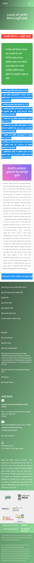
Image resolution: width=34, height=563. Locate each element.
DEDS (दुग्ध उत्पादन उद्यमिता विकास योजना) (14, 287)
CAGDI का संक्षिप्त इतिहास (10, 348)
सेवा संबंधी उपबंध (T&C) (9, 313)
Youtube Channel (8, 382)
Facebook (5, 377)
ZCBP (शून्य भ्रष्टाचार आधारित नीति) (13, 292)
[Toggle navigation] (29, 3)
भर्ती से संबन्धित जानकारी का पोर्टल (11, 318)
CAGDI (5, 3)
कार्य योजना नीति (7, 303)
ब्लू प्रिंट (5, 332)
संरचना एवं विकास (7, 338)
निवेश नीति (6, 298)
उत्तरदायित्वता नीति (8, 308)
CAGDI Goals (7, 343)
